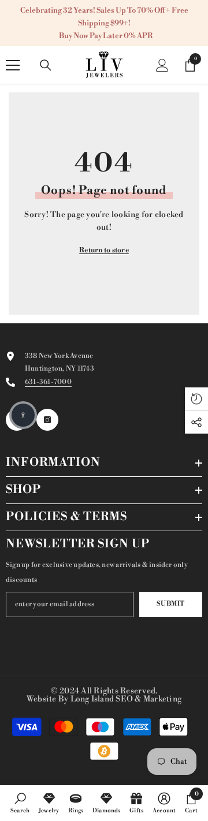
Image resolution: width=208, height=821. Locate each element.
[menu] (13, 65)
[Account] (162, 65)
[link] (20, 803)
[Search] (46, 65)
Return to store (104, 250)
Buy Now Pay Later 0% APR (106, 35)
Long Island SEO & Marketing (125, 699)
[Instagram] (47, 420)
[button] (23, 415)
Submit (170, 604)
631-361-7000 (48, 382)
